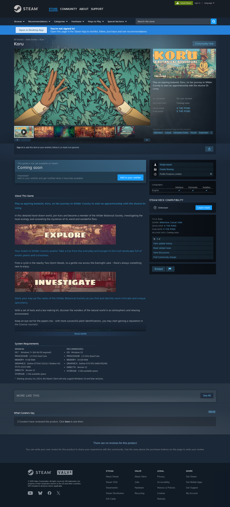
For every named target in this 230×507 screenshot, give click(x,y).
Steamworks (112, 487)
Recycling (139, 493)
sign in (197, 3)
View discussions (161, 252)
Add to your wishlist (130, 177)
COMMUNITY (68, 9)
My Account (192, 493)
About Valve (140, 476)
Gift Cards (111, 499)
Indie (180, 222)
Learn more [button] (204, 207)
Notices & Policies (166, 487)
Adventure (158, 133)
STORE (53, 9)
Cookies (161, 493)
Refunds (161, 499)
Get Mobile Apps (194, 482)
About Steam (112, 476)
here (67, 421)
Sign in (20, 147)
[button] (20, 21)
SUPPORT (97, 9)
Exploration (203, 133)
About (84, 9)
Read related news (162, 248)
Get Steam (191, 476)
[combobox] (173, 21)
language (208, 3)
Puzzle (193, 133)
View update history (162, 243)
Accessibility (163, 482)
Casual (168, 133)
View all (212, 412)
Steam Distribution (115, 493)
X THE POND (183, 108)
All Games (19, 39)
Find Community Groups (164, 257)
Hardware (139, 487)
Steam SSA (112, 482)
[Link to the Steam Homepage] (26, 11)
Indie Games (32, 39)
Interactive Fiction (181, 133)
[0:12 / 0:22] (82, 87)
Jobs (137, 482)
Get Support (192, 487)
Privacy (161, 476)
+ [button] (211, 133)
